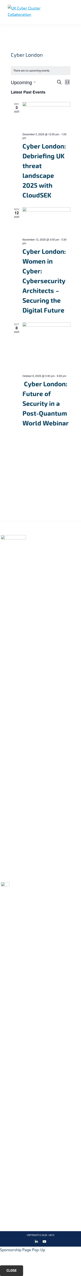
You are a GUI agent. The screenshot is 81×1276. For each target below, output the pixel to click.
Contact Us (64, 549)
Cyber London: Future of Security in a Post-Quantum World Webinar (45, 403)
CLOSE (11, 1270)
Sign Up (39, 499)
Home (35, 537)
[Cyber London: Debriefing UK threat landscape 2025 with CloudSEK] (46, 115)
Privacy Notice (67, 543)
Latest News (41, 561)
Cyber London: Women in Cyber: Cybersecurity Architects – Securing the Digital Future (44, 281)
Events (37, 555)
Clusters (39, 549)
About (36, 543)
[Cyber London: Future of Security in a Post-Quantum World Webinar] (46, 346)
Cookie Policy (66, 537)
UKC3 (51, 1235)
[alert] (40, 70)
